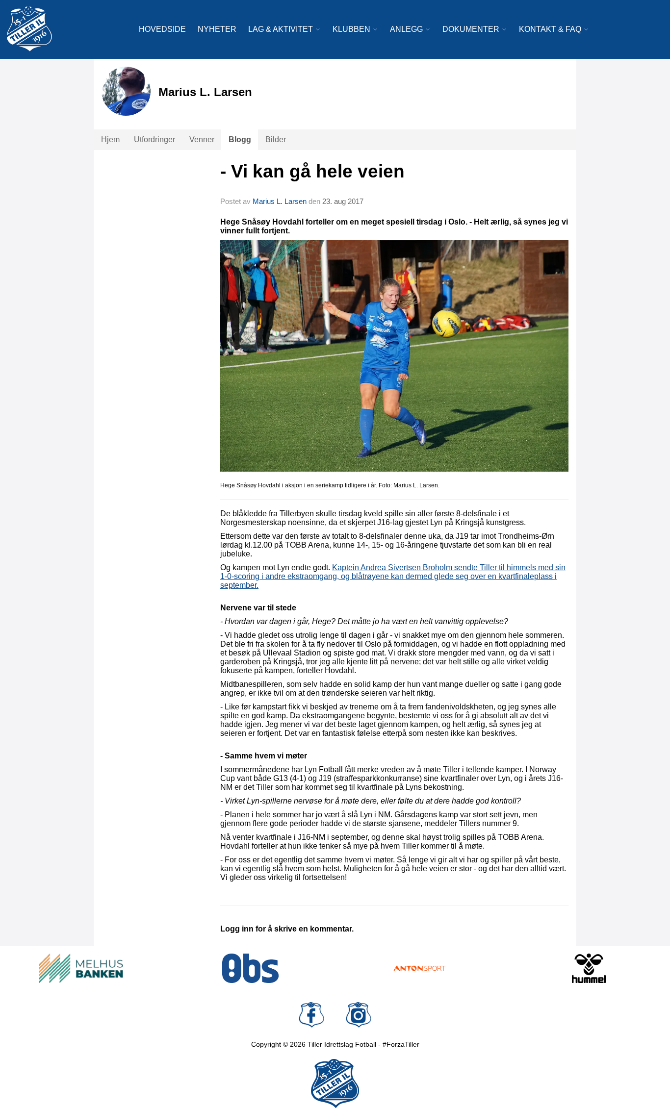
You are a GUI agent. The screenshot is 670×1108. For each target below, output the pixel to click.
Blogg (240, 139)
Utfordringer (154, 139)
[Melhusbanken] (81, 968)
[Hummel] (589, 968)
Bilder (275, 139)
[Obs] (250, 968)
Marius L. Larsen (280, 201)
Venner (201, 139)
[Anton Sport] (419, 968)
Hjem (110, 139)
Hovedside (162, 29)
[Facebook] (311, 1014)
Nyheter (217, 29)
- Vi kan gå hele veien (312, 171)
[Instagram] (358, 1014)
